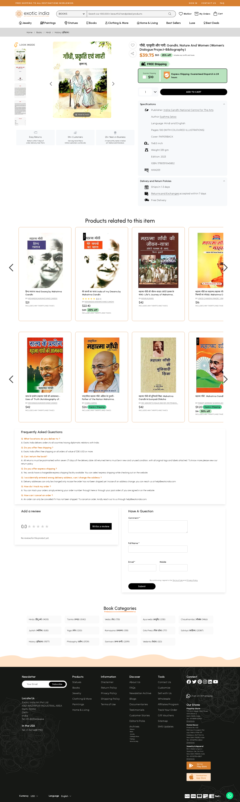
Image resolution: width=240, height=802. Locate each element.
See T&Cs (41, 143)
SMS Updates (165, 726)
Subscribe (57, 684)
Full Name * (133, 543)
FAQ (222, 3)
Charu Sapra (91, 403)
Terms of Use (178, 580)
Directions (190, 721)
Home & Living (80, 710)
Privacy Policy (192, 580)
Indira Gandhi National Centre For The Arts (188, 110)
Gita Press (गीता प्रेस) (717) (155, 630)
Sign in (193, 3)
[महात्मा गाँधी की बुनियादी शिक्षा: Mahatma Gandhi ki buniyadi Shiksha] (158, 392)
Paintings (78, 704)
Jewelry (76, 693)
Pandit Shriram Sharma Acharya (213, 403)
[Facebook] (189, 682)
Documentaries (138, 704)
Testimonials (136, 710)
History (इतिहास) (62, 32)
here (93, 490)
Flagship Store (193, 709)
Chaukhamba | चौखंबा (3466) (194, 619)
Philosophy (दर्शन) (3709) (78, 641)
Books (39, 32)
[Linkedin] (210, 682)
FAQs (132, 687)
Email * (131, 562)
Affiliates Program (168, 704)
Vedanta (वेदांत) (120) (152, 641)
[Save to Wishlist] (132, 46)
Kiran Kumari (147, 298)
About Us (134, 682)
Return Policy (109, 687)
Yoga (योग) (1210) (74, 630)
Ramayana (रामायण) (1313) (116, 630)
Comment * (134, 518)
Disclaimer (107, 682)
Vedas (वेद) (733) (112, 619)
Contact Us (164, 682)
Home (29, 32)
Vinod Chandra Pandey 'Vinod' (212, 298)
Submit (142, 586)
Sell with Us (164, 693)
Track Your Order (167, 710)
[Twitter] (194, 682)
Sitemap (163, 721)
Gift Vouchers (166, 715)
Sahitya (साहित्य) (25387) (192, 630)
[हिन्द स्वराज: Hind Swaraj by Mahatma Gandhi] (45, 287)
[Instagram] (205, 682)
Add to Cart (193, 92)
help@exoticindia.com (165, 481)
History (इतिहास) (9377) (39, 641)
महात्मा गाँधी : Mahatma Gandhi (209, 396)
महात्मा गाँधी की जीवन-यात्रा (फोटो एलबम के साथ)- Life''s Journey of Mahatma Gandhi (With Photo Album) (156, 294)
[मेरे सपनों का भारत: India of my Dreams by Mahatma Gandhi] (101, 287)
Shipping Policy (110, 699)
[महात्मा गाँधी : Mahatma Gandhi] (215, 392)
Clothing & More (82, 699)
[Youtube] (215, 682)
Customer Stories (139, 715)
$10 (150, 77)
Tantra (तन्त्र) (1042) (76, 619)
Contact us (208, 3)
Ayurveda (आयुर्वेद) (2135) (154, 619)
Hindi (48, 32)
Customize (164, 687)
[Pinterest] (200, 682)
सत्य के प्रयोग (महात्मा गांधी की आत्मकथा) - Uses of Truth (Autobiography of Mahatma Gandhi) (42, 399)
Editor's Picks (137, 721)
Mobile (163, 562)
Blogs (132, 699)
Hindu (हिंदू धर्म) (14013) (39, 619)
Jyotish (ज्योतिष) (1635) (39, 630)
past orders (116, 490)
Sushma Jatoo (168, 116)
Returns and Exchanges (165, 193)
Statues (76, 682)
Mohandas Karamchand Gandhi (42, 298)
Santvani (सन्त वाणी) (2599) (117, 641)
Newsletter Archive (140, 693)
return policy (27, 463)
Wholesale (164, 699)
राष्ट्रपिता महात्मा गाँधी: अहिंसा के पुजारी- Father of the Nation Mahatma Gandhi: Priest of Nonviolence (98, 399)
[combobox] (126, 14)
